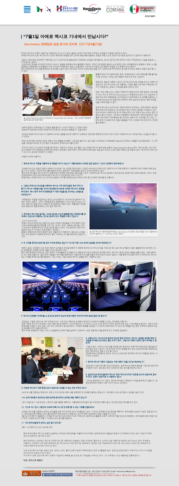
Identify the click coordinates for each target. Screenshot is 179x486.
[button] (27, 9)
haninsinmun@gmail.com (126, 471)
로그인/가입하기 (150, 16)
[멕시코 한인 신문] (31, 473)
